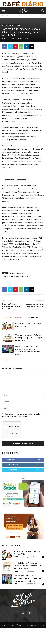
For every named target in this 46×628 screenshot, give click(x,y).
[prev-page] (3, 360)
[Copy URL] (31, 46)
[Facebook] (4, 46)
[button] (4, 10)
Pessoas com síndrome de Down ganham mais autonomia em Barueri (34, 306)
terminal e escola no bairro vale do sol (15, 276)
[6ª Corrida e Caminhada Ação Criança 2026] (8, 326)
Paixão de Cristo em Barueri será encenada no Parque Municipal (12, 306)
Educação (17, 25)
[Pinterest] (15, 46)
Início (3, 16)
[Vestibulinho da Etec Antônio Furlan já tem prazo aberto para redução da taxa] (8, 338)
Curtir (39, 460)
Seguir (39, 464)
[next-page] (7, 360)
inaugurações (21, 273)
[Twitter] (10, 46)
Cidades (10, 16)
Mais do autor (31, 317)
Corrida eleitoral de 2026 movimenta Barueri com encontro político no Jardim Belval (28, 578)
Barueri (17, 16)
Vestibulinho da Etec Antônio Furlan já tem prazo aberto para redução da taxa (29, 337)
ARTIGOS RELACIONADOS (12, 317)
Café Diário (17, 557)
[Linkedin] (26, 46)
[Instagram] (23, 613)
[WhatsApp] (21, 46)
